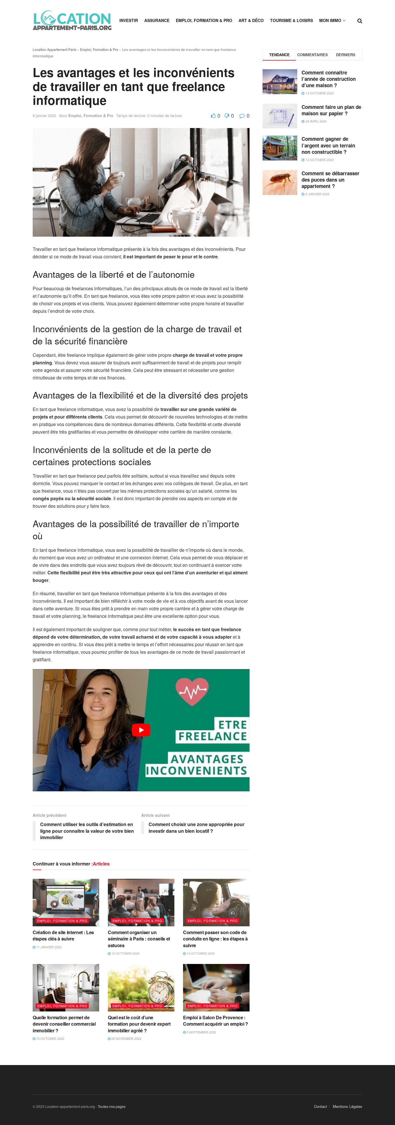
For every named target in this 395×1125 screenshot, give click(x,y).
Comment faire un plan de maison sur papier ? (331, 110)
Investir (128, 20)
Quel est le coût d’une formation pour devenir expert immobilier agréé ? (139, 1024)
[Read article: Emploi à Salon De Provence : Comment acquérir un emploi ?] (216, 987)
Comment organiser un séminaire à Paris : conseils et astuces (139, 939)
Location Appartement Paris (54, 49)
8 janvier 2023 (44, 115)
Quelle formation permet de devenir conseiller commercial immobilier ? (64, 1024)
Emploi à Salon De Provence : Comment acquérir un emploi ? (215, 1020)
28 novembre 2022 (125, 1038)
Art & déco (251, 20)
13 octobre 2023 (124, 953)
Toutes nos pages (111, 1106)
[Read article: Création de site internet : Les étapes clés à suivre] (66, 902)
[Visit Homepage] (72, 20)
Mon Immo (330, 20)
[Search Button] (359, 20)
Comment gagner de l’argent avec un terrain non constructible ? (328, 145)
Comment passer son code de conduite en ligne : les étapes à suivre (215, 939)
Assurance (156, 20)
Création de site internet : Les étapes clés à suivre (63, 935)
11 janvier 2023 (48, 947)
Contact (320, 1106)
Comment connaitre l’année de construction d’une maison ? (329, 79)
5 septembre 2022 (201, 1032)
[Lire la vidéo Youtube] (141, 730)
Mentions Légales (347, 1106)
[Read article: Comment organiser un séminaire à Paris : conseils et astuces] (141, 902)
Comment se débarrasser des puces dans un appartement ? (330, 179)
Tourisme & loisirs (291, 20)
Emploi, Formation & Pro (204, 20)
